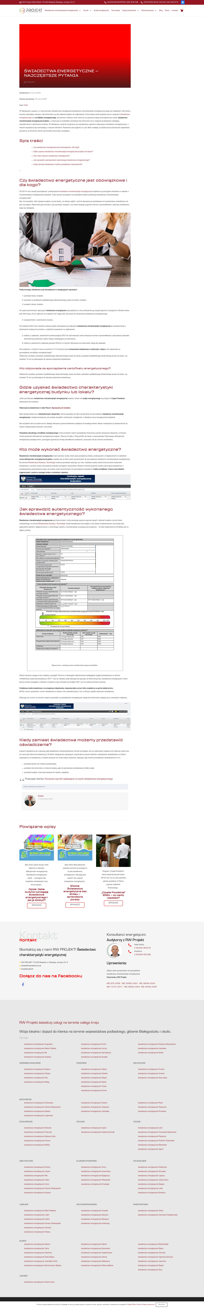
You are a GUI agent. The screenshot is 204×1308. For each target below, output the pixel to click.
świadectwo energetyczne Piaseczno (152, 1107)
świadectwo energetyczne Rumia (94, 1091)
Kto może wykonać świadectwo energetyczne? (52, 156)
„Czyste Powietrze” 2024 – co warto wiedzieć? (113, 895)
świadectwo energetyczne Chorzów (151, 1253)
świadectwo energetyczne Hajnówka (152, 1049)
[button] (79, 11)
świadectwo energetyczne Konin (36, 1184)
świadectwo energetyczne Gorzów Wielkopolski (42, 1224)
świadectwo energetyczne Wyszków (95, 1107)
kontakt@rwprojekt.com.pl (31, 966)
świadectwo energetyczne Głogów (151, 1184)
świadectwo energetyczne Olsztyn (37, 1074)
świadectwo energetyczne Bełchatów (152, 1145)
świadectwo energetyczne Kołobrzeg (95, 1224)
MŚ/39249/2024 (147, 984)
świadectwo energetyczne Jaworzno (152, 1261)
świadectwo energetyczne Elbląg (36, 1082)
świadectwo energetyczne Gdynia (94, 1069)
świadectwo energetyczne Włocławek (95, 1180)
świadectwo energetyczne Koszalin (94, 1211)
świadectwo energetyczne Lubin (150, 1189)
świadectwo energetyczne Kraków (151, 1074)
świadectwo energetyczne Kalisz (36, 1180)
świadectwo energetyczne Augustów (38, 1044)
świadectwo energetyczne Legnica (151, 1176)
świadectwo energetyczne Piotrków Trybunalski (156, 1141)
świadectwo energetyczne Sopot (93, 1082)
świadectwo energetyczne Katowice (38, 1253)
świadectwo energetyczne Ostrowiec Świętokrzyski (158, 1215)
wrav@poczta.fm (27, 969)
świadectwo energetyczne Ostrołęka (95, 1111)
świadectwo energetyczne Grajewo (37, 1057)
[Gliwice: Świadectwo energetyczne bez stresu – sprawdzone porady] (75, 848)
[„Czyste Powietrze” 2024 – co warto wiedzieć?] (113, 851)
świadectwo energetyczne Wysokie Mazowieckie (157, 1044)
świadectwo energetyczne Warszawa (38, 1103)
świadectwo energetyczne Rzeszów (37, 1128)
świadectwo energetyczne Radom (94, 1103)
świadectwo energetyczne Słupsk (94, 1078)
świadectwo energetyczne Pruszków (152, 1111)
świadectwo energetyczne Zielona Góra (39, 1282)
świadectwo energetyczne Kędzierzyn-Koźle (98, 1132)
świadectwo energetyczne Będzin (151, 1266)
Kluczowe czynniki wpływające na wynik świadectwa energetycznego (79, 779)
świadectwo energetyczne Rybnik (94, 1244)
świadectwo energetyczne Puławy (37, 1232)
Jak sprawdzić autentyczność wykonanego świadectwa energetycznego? (62, 160)
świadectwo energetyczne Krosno (37, 1141)
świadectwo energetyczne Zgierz (150, 1149)
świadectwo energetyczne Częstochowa (96, 1253)
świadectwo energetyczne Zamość (37, 1228)
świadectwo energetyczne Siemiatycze (96, 1053)
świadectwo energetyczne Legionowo (38, 1116)
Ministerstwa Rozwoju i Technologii (41, 463)
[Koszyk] (182, 11)
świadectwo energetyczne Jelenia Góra (153, 1180)
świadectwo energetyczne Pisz (36, 1078)
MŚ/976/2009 (114, 984)
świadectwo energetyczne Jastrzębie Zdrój (40, 1261)
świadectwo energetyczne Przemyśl (38, 1132)
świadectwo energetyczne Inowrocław (95, 1172)
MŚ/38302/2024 (132, 987)
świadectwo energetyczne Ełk (35, 1053)
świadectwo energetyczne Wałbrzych (152, 1167)
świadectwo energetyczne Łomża (94, 1049)
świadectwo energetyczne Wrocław (152, 1172)
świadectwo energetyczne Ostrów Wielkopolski (42, 1189)
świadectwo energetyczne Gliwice (37, 1244)
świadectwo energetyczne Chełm (37, 1219)
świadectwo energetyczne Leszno (37, 1172)
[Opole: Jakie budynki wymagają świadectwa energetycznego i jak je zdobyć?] (36, 848)
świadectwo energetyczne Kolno (93, 1044)
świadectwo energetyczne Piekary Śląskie (97, 1266)
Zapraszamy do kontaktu (60, 408)
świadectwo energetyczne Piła (35, 1176)
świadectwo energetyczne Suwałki (94, 1057)
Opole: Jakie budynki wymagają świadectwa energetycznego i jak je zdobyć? (36, 895)
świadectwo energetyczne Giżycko (37, 1069)
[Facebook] (183, 2)
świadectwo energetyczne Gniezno (37, 1193)
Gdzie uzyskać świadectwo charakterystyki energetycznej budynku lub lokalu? (63, 152)
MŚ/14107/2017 (115, 987)
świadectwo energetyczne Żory (150, 1270)
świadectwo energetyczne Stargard (95, 1219)
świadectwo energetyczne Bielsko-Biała (153, 1244)
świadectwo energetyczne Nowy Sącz (152, 1078)
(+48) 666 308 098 (142, 955)
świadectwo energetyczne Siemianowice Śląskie (42, 1266)
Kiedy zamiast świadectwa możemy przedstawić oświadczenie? (58, 165)
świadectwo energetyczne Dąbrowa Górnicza (155, 1257)
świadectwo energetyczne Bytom (151, 1249)
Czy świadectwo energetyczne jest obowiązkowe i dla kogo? (56, 147)
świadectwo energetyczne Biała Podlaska (40, 1211)
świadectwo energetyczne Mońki (150, 1053)
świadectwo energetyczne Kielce (150, 1211)
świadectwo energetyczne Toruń (93, 1167)
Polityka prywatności (148, 1304)
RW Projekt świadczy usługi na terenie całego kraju (59, 1023)
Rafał (26, 105)
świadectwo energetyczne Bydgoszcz (95, 1176)
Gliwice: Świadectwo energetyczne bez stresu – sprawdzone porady (75, 892)
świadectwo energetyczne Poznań (37, 1167)
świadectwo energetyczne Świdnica (152, 1193)
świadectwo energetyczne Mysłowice (95, 1261)
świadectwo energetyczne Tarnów (151, 1069)
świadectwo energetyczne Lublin (36, 1215)
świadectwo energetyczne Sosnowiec (95, 1249)
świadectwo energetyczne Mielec (37, 1145)
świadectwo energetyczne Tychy (36, 1249)
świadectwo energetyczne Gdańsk (94, 1074)
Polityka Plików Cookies (134, 1304)
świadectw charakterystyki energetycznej (76, 192)
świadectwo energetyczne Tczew (93, 1086)
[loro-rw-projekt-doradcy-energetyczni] (30, 11)
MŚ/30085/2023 (130, 984)
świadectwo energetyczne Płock (150, 1103)
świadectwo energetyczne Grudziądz (95, 1184)
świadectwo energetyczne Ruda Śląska (39, 1257)
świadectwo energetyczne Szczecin (94, 1215)
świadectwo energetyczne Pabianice (152, 1137)
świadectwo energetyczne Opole (93, 1128)
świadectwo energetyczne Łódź (150, 1128)
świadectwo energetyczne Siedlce (37, 1111)
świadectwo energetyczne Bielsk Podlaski (40, 1049)
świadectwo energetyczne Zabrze (94, 1257)
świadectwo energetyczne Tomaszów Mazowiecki (157, 1132)
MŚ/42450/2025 (149, 987)
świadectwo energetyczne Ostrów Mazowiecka (42, 1107)
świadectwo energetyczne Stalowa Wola (39, 1137)
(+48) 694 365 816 (142, 948)
